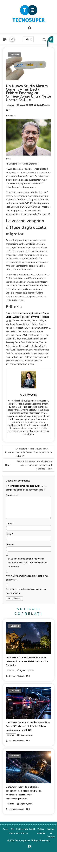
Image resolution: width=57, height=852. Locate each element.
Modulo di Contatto (51, 833)
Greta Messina (43, 105)
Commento (12, 495)
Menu (28, 39)
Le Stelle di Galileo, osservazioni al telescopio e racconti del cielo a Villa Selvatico (27, 661)
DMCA (32, 829)
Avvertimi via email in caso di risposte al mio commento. (27, 578)
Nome (9, 523)
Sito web (10, 544)
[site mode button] (12, 39)
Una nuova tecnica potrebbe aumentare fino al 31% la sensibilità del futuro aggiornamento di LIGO (28, 726)
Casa (5, 829)
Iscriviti (50, 41)
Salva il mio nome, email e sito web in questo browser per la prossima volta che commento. (28, 562)
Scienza (10, 105)
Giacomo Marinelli (16, 676)
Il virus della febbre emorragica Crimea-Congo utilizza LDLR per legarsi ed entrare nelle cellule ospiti (27, 317)
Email (9, 534)
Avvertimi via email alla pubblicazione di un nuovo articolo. (26, 591)
